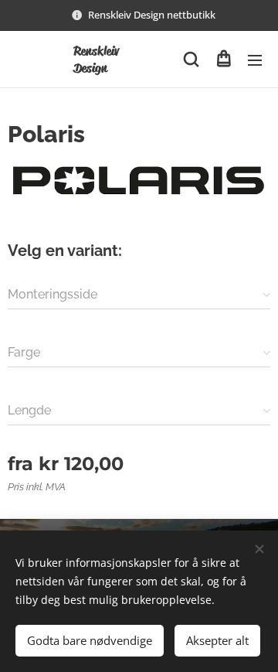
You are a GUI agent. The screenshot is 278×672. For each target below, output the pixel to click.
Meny (254, 59)
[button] (191, 59)
